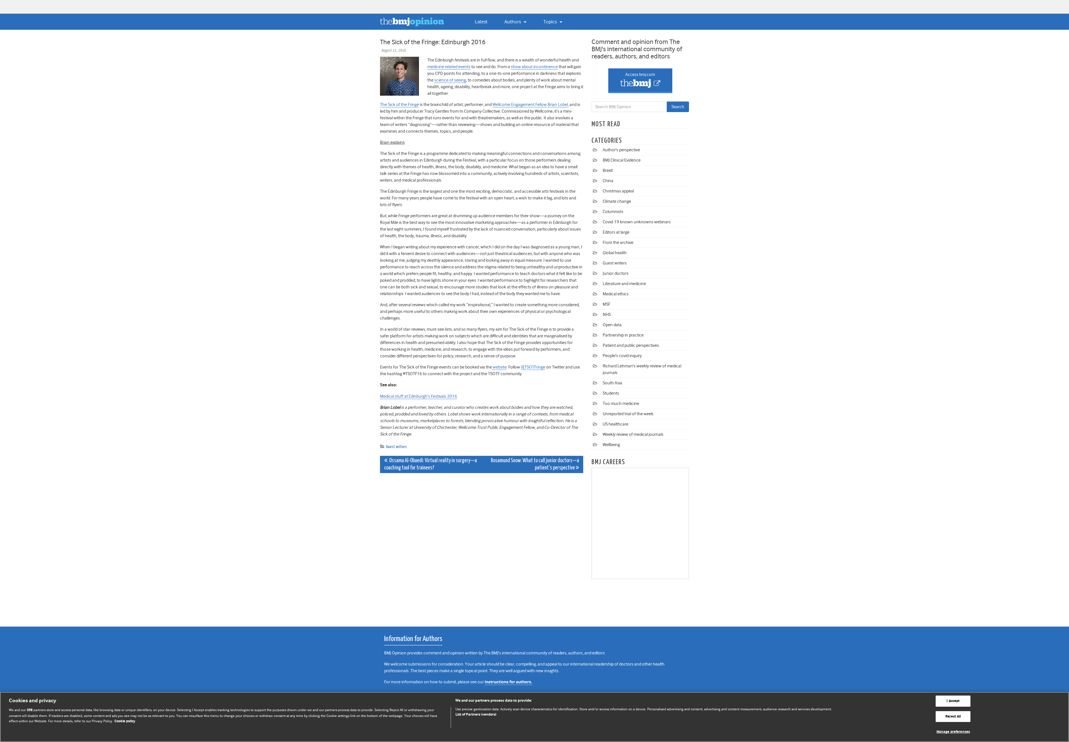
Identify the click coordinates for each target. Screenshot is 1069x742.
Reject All (953, 716)
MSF (606, 304)
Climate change (617, 201)
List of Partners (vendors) (475, 715)
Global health (615, 252)
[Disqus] (481, 546)
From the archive (618, 242)
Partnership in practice (623, 335)
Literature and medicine (624, 283)
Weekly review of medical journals (633, 434)
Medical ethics (616, 293)
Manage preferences (953, 732)
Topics (550, 21)
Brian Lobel (558, 104)
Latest (481, 21)
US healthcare (615, 424)
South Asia (612, 382)
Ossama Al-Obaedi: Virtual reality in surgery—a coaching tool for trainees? (430, 464)
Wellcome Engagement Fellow (519, 104)
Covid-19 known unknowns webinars (637, 221)
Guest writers (396, 447)
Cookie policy (124, 721)
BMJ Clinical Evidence (622, 160)
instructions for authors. (508, 682)
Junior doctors (616, 273)
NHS (607, 314)
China (608, 180)
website (500, 367)
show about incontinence (534, 66)
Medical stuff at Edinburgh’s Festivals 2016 (418, 396)
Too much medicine (621, 403)
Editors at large (616, 232)
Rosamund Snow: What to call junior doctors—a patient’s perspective (535, 464)
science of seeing (450, 80)
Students (611, 393)
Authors (513, 21)
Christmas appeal (618, 191)
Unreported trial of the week (628, 413)
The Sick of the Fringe (399, 104)
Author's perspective (621, 149)
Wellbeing (611, 444)
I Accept (953, 701)
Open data (612, 324)
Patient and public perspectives (631, 345)
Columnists (613, 211)
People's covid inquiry (622, 355)
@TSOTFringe (533, 367)
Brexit (608, 170)
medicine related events (448, 66)
